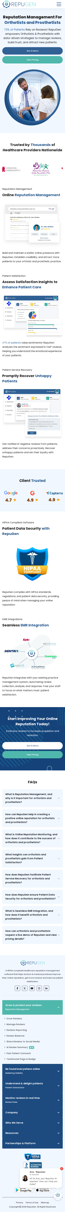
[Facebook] (17, 988)
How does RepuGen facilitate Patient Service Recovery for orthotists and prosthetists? (28, 878)
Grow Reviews (14, 1018)
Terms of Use (32, 1202)
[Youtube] (32, 988)
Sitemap (45, 1202)
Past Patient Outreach (18, 1053)
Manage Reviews (15, 1024)
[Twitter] (24, 988)
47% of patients (11, 342)
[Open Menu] (59, 4)
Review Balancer (15, 1035)
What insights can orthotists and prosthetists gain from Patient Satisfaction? (25, 858)
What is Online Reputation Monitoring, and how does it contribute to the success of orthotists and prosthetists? (31, 838)
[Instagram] (39, 988)
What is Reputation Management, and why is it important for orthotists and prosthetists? (28, 798)
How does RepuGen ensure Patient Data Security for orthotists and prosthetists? (30, 896)
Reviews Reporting (16, 1030)
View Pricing (32, 59)
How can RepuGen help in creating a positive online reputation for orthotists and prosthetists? (30, 818)
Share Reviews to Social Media (23, 1041)
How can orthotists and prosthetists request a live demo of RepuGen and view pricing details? (31, 935)
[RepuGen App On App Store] (43, 1190)
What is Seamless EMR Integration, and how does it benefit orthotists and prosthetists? (29, 914)
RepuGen (31, 1206)
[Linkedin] (46, 988)
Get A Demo (33, 50)
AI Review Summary (19, 1047)
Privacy (19, 1202)
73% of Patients (14, 29)
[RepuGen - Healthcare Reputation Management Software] (19, 4)
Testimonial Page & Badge (21, 1059)
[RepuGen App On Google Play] (24, 1190)
